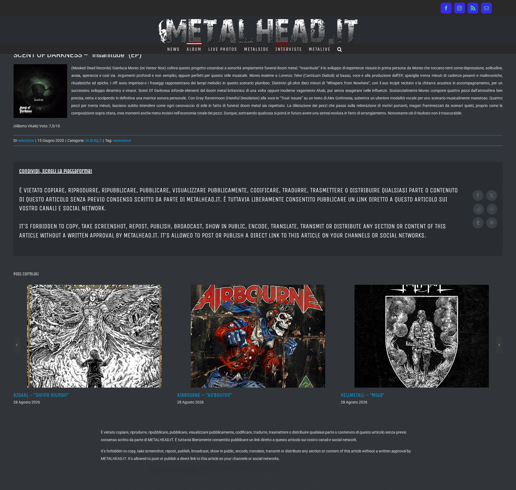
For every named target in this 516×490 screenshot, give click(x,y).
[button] (339, 48)
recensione (122, 140)
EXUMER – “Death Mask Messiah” (414, 395)
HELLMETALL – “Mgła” (237, 395)
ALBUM (91, 140)
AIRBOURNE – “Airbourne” (79, 395)
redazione (25, 140)
